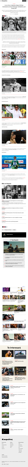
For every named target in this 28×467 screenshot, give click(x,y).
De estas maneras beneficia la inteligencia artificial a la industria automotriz (12, 208)
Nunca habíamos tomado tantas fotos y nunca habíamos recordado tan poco (17, 387)
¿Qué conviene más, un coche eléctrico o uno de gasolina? (17, 395)
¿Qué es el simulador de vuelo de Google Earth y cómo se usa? (17, 403)
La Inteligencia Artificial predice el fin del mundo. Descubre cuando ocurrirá (13, 213)
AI (2, 229)
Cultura (11, 428)
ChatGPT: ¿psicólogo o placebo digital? (16, 429)
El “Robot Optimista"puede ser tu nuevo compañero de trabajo (12, 217)
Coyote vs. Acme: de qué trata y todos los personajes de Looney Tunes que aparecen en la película (13, 263)
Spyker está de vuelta (19, 361)
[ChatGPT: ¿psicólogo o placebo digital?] (5, 431)
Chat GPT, (24, 177)
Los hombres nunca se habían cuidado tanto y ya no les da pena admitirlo (13, 257)
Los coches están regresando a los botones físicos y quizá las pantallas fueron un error (7, 379)
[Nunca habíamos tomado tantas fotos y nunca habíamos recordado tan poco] (5, 388)
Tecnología (14, 3)
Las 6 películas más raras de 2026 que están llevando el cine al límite (14, 260)
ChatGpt (14, 229)
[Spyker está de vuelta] (20, 354)
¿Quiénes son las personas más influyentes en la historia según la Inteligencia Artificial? (12, 201)
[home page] (4, 0)
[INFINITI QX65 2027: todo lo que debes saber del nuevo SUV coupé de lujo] (20, 371)
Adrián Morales (7, 204)
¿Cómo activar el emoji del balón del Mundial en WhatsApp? (17, 414)
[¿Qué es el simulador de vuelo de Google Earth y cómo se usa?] (5, 404)
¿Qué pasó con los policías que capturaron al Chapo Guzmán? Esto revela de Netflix (14, 254)
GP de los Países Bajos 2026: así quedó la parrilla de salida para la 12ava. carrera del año (14, 266)
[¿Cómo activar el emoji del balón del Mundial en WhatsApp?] (5, 415)
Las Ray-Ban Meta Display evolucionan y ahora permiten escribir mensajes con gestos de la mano (17, 422)
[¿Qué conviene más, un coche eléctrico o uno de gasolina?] (5, 396)
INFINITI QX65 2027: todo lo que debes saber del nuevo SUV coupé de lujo (20, 378)
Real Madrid (21, 71)
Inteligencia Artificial (7, 229)
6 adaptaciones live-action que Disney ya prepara (10, 221)
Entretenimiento (4, 220)
